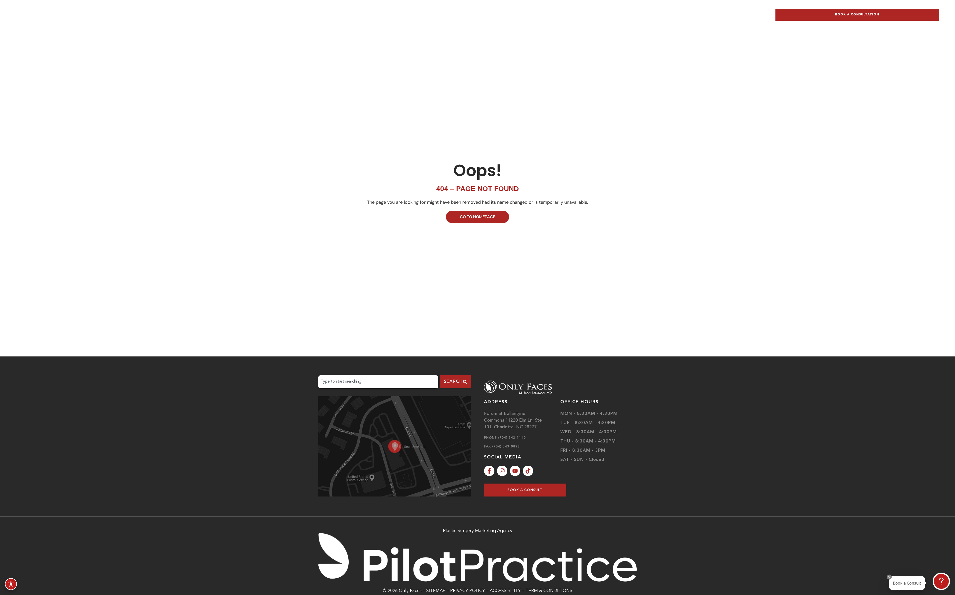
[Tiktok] (528, 471)
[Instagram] (502, 471)
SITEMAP (435, 591)
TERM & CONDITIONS (548, 591)
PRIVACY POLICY (468, 591)
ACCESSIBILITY (505, 591)
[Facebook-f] (489, 471)
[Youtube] (515, 471)
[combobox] (378, 381)
